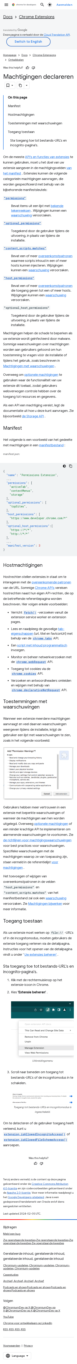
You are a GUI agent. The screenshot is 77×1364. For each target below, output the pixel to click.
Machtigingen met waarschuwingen (28, 366)
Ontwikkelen (16, 59)
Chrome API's (44, 588)
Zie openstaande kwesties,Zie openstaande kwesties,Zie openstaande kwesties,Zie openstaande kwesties (38, 1241)
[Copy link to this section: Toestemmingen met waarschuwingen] (43, 707)
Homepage (9, 55)
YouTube (8, 1317)
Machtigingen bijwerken (45, 904)
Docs (8, 16)
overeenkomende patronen (51, 582)
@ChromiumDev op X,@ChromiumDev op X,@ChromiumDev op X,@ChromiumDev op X (31, 1309)
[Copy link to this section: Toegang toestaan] (46, 921)
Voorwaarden (11, 1345)
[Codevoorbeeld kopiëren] (71, 466)
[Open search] (42, 4)
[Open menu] (6, 4)
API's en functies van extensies (47, 157)
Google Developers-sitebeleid (26, 1197)
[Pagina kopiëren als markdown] (20, 85)
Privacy (28, 1345)
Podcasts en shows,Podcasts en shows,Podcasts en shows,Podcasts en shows (34, 1288)
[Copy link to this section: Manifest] (26, 428)
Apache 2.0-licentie (19, 1192)
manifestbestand (51, 445)
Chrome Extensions (36, 16)
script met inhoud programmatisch (42, 645)
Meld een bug (11, 1234)
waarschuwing (21, 215)
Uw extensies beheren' (40, 955)
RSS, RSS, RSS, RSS (14, 1329)
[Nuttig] (27, 68)
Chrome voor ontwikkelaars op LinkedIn (27, 1323)
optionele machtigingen (41, 375)
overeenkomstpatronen (55, 256)
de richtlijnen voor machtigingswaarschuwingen (37, 840)
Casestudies (10, 1274)
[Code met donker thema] (64, 466)
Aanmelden (64, 4)
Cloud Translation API (57, 34)
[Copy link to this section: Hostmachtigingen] (46, 565)
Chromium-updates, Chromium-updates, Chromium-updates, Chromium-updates (36, 1267)
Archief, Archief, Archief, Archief (23, 1281)
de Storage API (33, 416)
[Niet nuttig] (33, 68)
